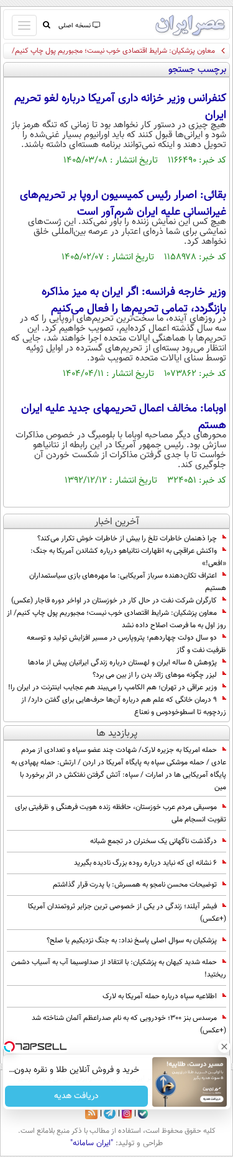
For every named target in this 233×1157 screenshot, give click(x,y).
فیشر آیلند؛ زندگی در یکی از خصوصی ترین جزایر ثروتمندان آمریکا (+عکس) (127, 912)
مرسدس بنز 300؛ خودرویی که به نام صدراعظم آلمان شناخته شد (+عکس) (129, 1024)
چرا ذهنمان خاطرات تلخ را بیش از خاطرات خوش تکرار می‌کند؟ (127, 538)
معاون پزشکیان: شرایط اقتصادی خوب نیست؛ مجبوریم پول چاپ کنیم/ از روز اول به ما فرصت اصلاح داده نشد (116, 619)
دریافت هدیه (76, 1096)
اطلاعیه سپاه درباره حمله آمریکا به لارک (160, 996)
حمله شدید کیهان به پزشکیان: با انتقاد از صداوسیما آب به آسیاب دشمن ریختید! (118, 968)
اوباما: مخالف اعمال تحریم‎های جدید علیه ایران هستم (123, 417)
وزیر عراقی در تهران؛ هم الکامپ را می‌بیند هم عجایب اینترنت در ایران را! (112, 687)
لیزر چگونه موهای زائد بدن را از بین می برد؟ (155, 675)
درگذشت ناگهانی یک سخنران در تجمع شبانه (153, 841)
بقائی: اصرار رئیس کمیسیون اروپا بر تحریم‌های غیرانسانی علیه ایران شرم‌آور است (123, 204)
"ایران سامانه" (91, 1143)
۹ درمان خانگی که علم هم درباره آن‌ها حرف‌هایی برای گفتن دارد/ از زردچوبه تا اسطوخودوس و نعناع (123, 706)
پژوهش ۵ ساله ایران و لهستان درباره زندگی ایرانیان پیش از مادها (122, 662)
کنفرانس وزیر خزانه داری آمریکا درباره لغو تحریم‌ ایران (120, 107)
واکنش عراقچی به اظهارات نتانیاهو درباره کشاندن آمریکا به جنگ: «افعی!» (128, 557)
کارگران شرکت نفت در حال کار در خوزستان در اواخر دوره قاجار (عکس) (114, 600)
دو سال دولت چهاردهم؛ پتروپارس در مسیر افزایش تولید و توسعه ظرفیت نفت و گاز (126, 644)
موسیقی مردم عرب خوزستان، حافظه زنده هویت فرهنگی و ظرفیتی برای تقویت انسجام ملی (120, 813)
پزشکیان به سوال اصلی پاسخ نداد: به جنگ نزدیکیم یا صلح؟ (132, 940)
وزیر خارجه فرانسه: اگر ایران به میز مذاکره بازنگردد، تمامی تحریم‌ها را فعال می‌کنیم (134, 301)
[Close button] (223, 1046)
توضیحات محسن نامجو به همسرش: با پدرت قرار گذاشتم (135, 884)
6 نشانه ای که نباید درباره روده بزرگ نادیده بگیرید (145, 863)
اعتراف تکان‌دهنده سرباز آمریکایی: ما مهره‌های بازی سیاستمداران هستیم (127, 582)
